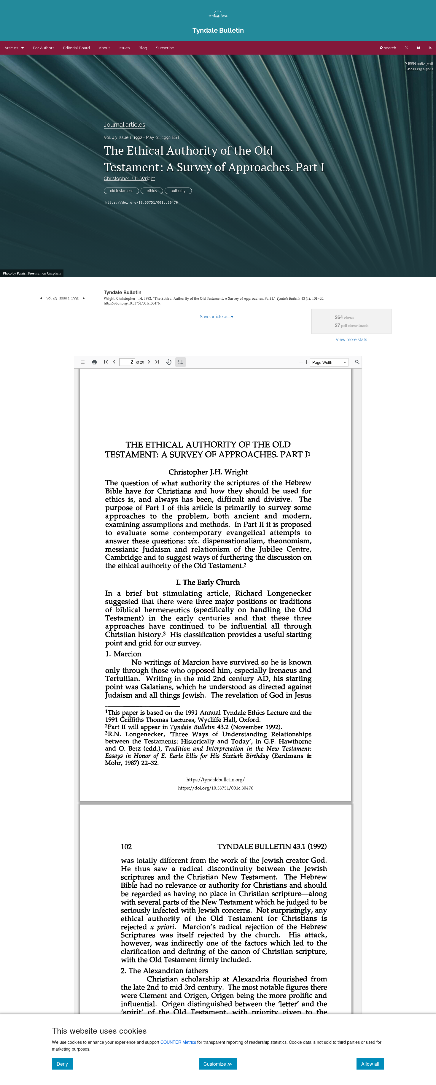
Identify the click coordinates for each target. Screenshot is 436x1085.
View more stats (351, 339)
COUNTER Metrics (178, 1042)
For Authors (43, 48)
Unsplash (54, 273)
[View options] (83, 362)
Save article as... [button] (216, 316)
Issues (124, 48)
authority (178, 191)
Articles (11, 48)
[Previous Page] (114, 361)
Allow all (372, 1063)
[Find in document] (357, 362)
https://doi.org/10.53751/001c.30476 (141, 202)
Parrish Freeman (29, 273)
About (104, 48)
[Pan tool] (168, 362)
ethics (152, 191)
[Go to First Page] (105, 361)
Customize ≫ (220, 1063)
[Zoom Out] (300, 362)
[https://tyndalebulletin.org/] (218, 779)
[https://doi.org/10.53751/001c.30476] (218, 787)
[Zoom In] (306, 362)
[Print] (94, 362)
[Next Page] (148, 361)
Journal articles (124, 124)
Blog (143, 48)
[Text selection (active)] (180, 362)
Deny (65, 1063)
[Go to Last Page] (157, 361)
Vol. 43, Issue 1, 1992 (123, 137)
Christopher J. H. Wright (129, 178)
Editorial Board (76, 48)
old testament (121, 191)
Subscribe (165, 48)
